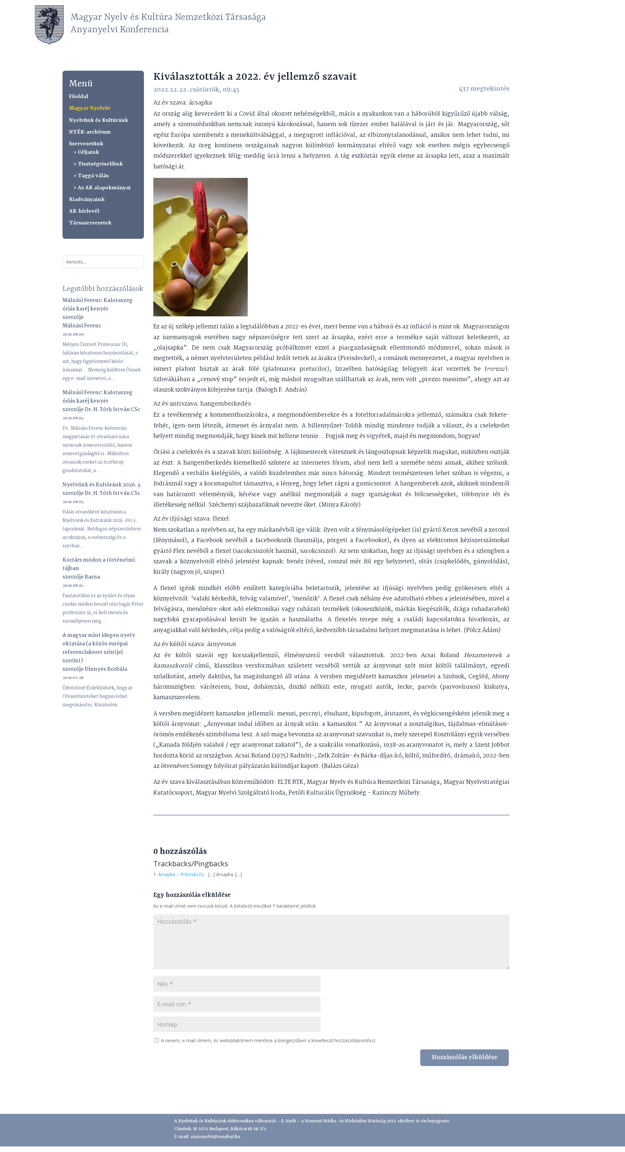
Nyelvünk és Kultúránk (98, 120)
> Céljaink (86, 152)
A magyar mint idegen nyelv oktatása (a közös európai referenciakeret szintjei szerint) (98, 648)
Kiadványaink (86, 199)
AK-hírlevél (84, 211)
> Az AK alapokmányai (102, 188)
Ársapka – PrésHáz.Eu (181, 874)
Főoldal (78, 97)
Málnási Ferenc (81, 326)
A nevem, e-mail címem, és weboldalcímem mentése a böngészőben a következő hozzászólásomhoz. (268, 1040)
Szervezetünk (86, 144)
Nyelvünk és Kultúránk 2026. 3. (102, 485)
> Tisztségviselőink (98, 164)
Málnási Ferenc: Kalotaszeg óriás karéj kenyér (97, 304)
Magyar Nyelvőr (89, 108)
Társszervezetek (90, 223)
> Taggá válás (91, 176)
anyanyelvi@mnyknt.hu (215, 1136)
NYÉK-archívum (90, 132)
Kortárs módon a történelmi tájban (98, 564)
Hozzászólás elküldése (464, 1057)
